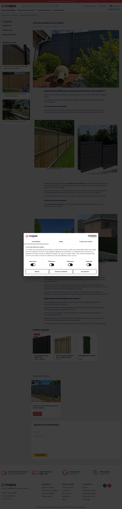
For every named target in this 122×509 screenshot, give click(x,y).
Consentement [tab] (36, 241)
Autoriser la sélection (61, 271)
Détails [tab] (61, 241)
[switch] (51, 264)
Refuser (37, 271)
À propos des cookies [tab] (86, 241)
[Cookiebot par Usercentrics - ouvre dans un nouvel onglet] (89, 236)
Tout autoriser (85, 271)
